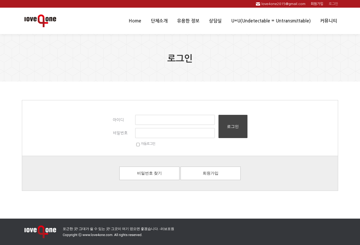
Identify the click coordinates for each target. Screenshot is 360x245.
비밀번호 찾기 (149, 173)
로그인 (233, 126)
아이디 (118, 120)
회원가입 (210, 173)
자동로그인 (148, 143)
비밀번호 (120, 133)
